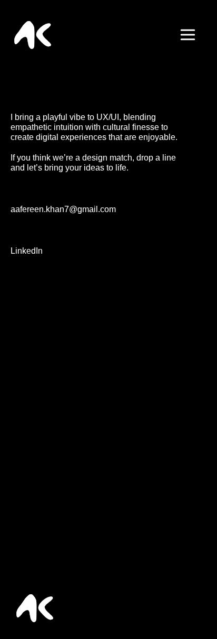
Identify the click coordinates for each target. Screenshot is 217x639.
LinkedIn (27, 250)
